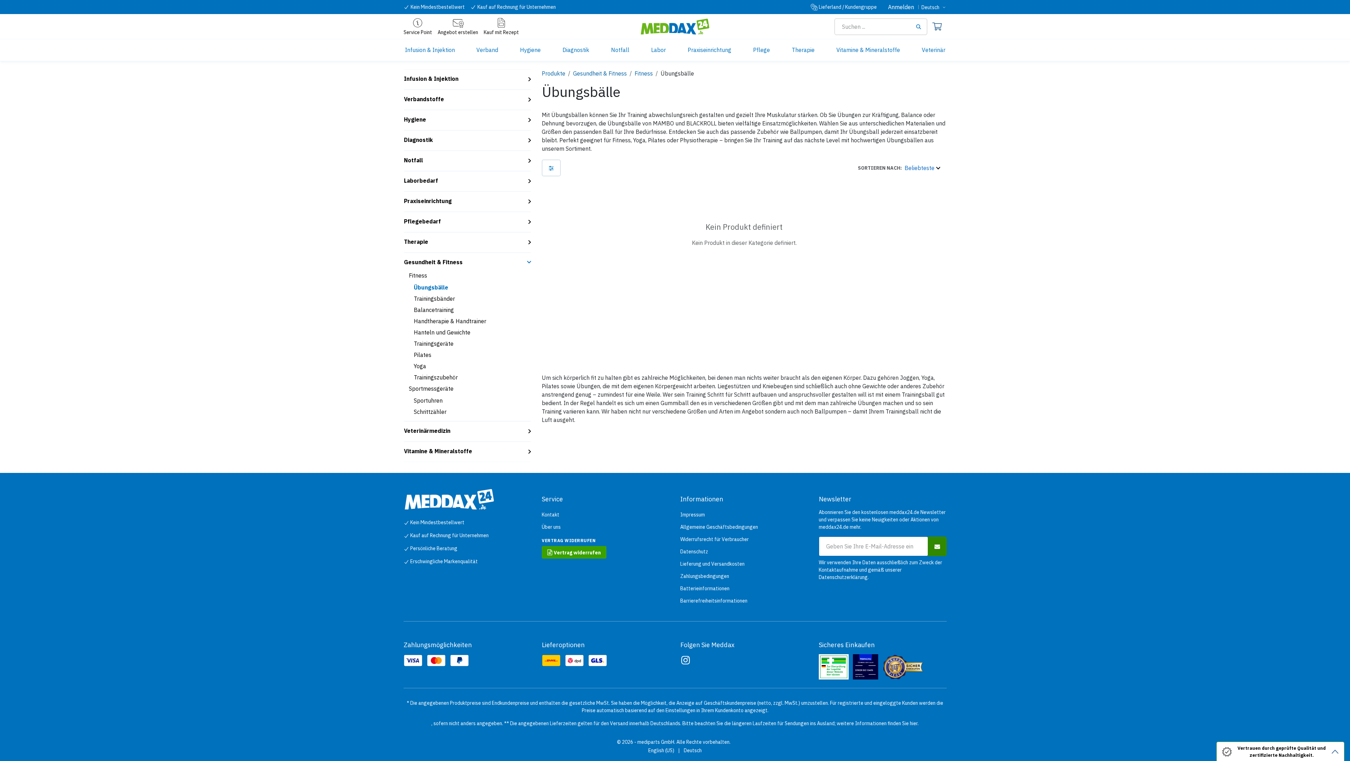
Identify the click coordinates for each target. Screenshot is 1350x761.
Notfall (413, 160)
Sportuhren (428, 400)
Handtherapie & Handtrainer (450, 321)
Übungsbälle (431, 287)
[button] (898, 167)
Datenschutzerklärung (843, 577)
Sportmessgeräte (431, 388)
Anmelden (901, 7)
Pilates (422, 355)
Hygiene (415, 119)
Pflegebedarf (422, 221)
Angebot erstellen (458, 32)
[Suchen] (921, 26)
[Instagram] (685, 660)
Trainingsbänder (434, 298)
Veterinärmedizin (427, 430)
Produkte (553, 73)
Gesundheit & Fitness (433, 262)
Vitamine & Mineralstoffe (438, 451)
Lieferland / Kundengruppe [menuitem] (848, 7)
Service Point (418, 32)
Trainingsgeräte (434, 343)
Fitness (418, 275)
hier (914, 723)
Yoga (420, 366)
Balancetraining (434, 310)
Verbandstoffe (424, 99)
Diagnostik (418, 139)
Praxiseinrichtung (428, 200)
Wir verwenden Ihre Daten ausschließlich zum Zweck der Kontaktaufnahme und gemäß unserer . (880, 569)
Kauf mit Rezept (501, 32)
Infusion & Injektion (431, 78)
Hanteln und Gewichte (442, 332)
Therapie (416, 241)
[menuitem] (430, 50)
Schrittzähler (430, 412)
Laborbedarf (421, 180)
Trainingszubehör (436, 377)
